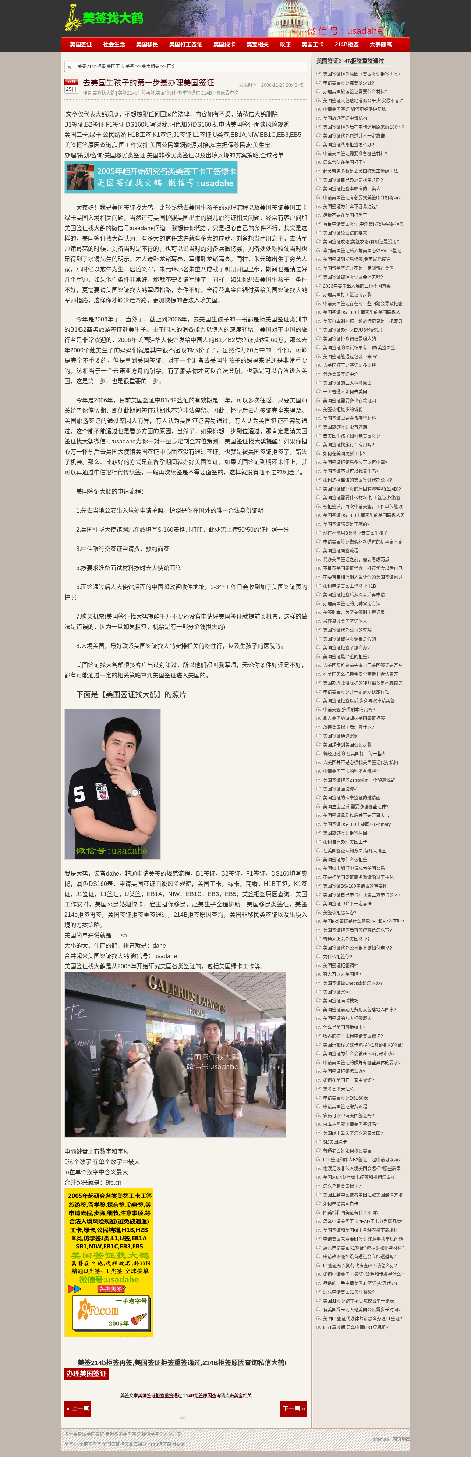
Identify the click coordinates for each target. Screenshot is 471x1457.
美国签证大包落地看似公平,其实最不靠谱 (363, 100)
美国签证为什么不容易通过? (351, 206)
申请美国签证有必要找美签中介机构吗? (362, 197)
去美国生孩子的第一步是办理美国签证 (148, 82)
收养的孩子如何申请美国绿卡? (353, 1036)
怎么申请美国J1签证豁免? (349, 1292)
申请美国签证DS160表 (345, 1098)
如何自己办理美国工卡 (345, 842)
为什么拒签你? (337, 956)
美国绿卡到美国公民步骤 (347, 745)
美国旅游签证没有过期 (345, 427)
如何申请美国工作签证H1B (349, 586)
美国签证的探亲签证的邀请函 (351, 798)
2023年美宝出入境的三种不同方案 (357, 286)
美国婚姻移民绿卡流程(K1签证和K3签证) (363, 1045)
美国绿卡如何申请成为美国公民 (354, 868)
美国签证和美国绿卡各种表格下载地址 (360, 1230)
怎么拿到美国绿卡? (342, 1186)
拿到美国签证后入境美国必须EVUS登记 (362, 250)
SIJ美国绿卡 (335, 1142)
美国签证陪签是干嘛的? (346, 524)
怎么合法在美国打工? (344, 162)
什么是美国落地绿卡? (344, 1027)
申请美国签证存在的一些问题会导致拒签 (363, 303)
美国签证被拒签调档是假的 (349, 639)
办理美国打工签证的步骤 (347, 295)
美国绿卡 (224, 44)
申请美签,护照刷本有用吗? (349, 709)
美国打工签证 (185, 44)
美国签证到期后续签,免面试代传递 (356, 259)
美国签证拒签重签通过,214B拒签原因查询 (179, 1396)
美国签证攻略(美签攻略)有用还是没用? (361, 242)
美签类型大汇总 (338, 1089)
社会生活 (114, 44)
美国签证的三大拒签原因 (347, 383)
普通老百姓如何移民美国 (347, 1151)
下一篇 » (294, 1409)
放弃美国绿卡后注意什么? (348, 727)
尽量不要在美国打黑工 (345, 215)
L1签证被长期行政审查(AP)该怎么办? (360, 1265)
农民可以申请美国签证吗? (348, 1115)
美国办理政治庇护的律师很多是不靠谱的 (363, 683)
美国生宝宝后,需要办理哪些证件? (356, 806)
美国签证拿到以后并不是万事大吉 (356, 815)
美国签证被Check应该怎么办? (353, 983)
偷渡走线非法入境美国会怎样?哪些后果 (362, 1168)
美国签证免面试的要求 (345, 233)
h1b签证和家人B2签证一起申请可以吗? (362, 1159)
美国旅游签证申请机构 (345, 118)
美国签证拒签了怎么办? (346, 648)
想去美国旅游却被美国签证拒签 (354, 718)
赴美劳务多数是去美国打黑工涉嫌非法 (360, 171)
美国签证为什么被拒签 (345, 859)
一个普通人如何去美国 (345, 392)
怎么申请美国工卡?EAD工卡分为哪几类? (363, 1221)
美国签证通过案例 (340, 736)
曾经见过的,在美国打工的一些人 (354, 753)
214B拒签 (347, 44)
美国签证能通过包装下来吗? (351, 356)
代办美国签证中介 (340, 374)
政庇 (285, 44)
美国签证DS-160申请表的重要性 (355, 886)
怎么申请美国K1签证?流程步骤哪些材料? (363, 1248)
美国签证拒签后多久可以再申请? (355, 462)
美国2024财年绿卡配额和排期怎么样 (359, 1177)
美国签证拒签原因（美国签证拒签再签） (363, 74)
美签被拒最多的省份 (343, 409)
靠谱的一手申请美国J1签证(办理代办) (360, 1283)
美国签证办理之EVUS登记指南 (353, 330)
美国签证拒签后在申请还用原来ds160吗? (363, 127)
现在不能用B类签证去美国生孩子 (355, 533)
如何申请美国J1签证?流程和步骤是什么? (363, 1274)
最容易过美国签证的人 (345, 621)
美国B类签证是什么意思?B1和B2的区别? (363, 921)
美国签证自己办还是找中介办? (353, 180)
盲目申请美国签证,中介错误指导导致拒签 (363, 224)
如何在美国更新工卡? (344, 453)
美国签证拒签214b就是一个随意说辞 (359, 780)
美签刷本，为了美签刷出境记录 (354, 612)
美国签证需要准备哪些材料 (349, 418)
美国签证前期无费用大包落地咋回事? (359, 1009)
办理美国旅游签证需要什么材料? (355, 92)
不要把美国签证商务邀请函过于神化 (358, 877)
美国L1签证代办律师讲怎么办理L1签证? (362, 1318)
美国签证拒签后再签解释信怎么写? (357, 930)
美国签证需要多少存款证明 (349, 400)
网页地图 (401, 1439)
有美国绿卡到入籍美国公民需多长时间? (362, 1309)
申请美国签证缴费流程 (345, 1106)
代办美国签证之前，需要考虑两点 (356, 559)
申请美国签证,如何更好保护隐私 (354, 109)
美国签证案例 (336, 992)
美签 (129, 66)
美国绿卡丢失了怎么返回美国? (353, 1133)
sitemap (381, 1439)
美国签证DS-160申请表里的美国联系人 (361, 312)
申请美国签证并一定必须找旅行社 (356, 692)
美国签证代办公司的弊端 (347, 630)
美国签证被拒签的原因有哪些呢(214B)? (362, 489)
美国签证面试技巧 (340, 1001)
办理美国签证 (86, 1374)
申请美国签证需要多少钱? (348, 83)
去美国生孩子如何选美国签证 (351, 436)
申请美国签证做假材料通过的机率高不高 (363, 542)
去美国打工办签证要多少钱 (349, 365)
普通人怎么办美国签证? (346, 939)
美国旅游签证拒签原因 (345, 833)
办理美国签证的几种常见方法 (351, 603)
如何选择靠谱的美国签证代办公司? (357, 480)
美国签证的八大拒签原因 (347, 1018)
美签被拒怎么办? (340, 912)
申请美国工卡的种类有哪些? (351, 771)
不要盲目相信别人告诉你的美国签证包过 (363, 577)
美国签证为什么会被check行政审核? (359, 1054)
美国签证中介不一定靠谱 (347, 903)
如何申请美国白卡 (340, 1204)
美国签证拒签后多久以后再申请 (354, 595)
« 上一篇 (78, 1409)
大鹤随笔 (381, 44)
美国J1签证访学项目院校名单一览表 (358, 1301)
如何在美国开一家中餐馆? (348, 1080)
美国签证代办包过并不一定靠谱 (354, 136)
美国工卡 (313, 44)
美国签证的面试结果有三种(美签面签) (360, 347)
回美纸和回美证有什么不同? (351, 1212)
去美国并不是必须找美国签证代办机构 (360, 762)
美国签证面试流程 (340, 789)
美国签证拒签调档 (340, 965)
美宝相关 (258, 44)
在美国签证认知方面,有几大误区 (354, 851)
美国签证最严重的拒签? (346, 656)
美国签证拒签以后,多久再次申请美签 (359, 700)
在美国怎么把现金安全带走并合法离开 (360, 674)
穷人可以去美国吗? (342, 974)
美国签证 (81, 44)
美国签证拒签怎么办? (344, 1071)
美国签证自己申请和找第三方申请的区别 (363, 895)
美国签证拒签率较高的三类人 (351, 189)
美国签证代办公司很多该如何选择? (357, 948)
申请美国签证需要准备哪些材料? (355, 153)
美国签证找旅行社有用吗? (348, 445)
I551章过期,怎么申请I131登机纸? (356, 1327)
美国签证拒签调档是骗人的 (349, 339)
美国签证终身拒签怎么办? (348, 144)
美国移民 (147, 44)
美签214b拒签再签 (105, 14)
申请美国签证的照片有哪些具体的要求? (362, 1062)
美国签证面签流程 (340, 550)
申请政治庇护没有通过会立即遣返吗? (359, 1257)
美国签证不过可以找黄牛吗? (351, 471)
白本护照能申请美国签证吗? (351, 1124)
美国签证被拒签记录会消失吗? (353, 277)
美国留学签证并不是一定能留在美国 (358, 268)
